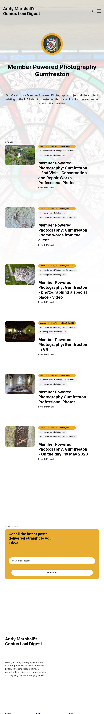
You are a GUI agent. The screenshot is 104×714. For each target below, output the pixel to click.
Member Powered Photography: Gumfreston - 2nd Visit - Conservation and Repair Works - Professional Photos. (62, 173)
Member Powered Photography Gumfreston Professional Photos (62, 397)
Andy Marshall (47, 187)
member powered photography (53, 155)
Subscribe (52, 572)
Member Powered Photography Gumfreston (58, 151)
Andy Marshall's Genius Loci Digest (21, 11)
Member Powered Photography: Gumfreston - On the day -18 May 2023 (63, 449)
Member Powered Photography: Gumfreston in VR (62, 344)
